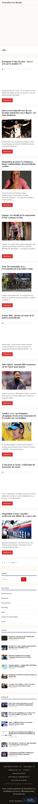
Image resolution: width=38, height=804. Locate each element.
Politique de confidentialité (19, 777)
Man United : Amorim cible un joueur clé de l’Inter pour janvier (19, 365)
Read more (7, 100)
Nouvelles (4, 607)
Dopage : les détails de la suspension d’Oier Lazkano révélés (18, 216)
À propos (26, 770)
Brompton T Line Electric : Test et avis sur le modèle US (17, 62)
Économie (4, 598)
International (5, 603)
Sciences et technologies (9, 617)
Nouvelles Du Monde (12, 2)
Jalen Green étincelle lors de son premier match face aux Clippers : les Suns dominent (19, 112)
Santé (3, 612)
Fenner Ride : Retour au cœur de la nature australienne (18, 316)
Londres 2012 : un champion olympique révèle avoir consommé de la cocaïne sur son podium (19, 415)
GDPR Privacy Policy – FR (12, 766)
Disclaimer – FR (29, 766)
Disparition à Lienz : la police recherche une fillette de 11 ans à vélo (19, 514)
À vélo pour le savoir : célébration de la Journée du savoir (18, 465)
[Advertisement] (19, 25)
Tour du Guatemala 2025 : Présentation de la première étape (17, 267)
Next (14, 562)
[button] (30, 2)
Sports (3, 622)
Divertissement (6, 594)
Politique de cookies (19, 780)
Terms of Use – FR (14, 770)
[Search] (23, 579)
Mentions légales (19, 773)
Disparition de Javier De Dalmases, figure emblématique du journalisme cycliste (19, 164)
